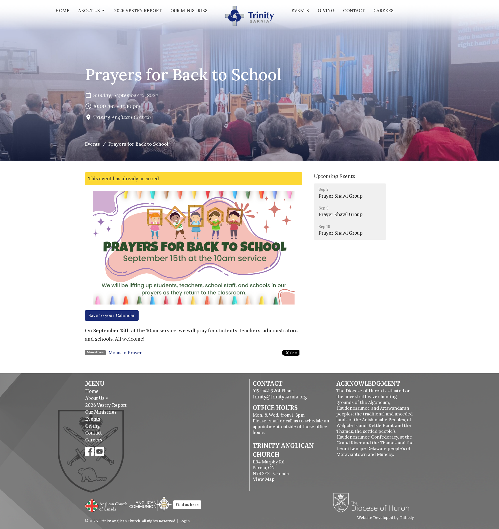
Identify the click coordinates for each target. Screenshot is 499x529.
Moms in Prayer (125, 352)
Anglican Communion (150, 504)
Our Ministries (189, 10)
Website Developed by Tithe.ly (385, 517)
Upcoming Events (334, 176)
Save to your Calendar (111, 315)
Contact (354, 10)
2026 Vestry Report (138, 10)
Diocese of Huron (373, 502)
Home (62, 10)
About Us (89, 10)
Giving (326, 10)
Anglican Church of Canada (106, 505)
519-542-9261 (266, 390)
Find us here (187, 504)
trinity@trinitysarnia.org (280, 397)
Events (300, 10)
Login (184, 521)
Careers (383, 10)
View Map (264, 479)
